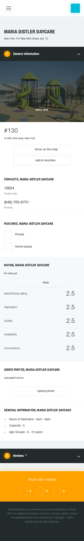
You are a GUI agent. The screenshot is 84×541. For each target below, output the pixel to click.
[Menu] (8, 8)
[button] (75, 8)
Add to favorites (45, 160)
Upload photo (45, 391)
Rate (45, 282)
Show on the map (46, 149)
